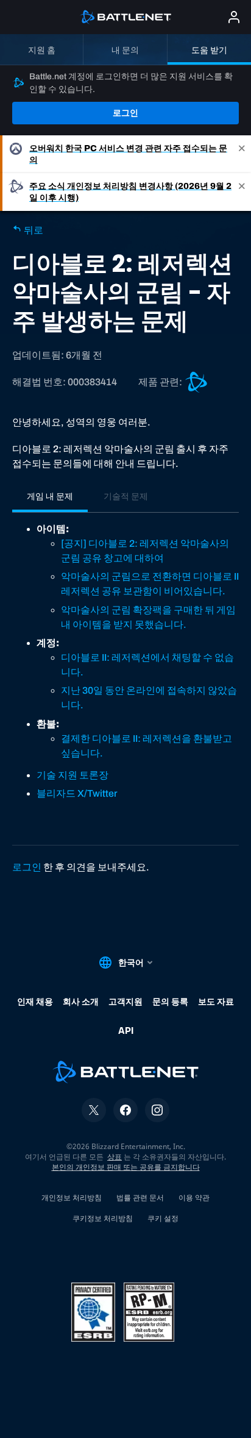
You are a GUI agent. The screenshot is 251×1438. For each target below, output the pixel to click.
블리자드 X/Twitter (77, 793)
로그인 (125, 113)
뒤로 (32, 230)
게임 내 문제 (50, 496)
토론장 (93, 775)
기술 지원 (58, 775)
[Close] (242, 154)
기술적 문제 (126, 496)
